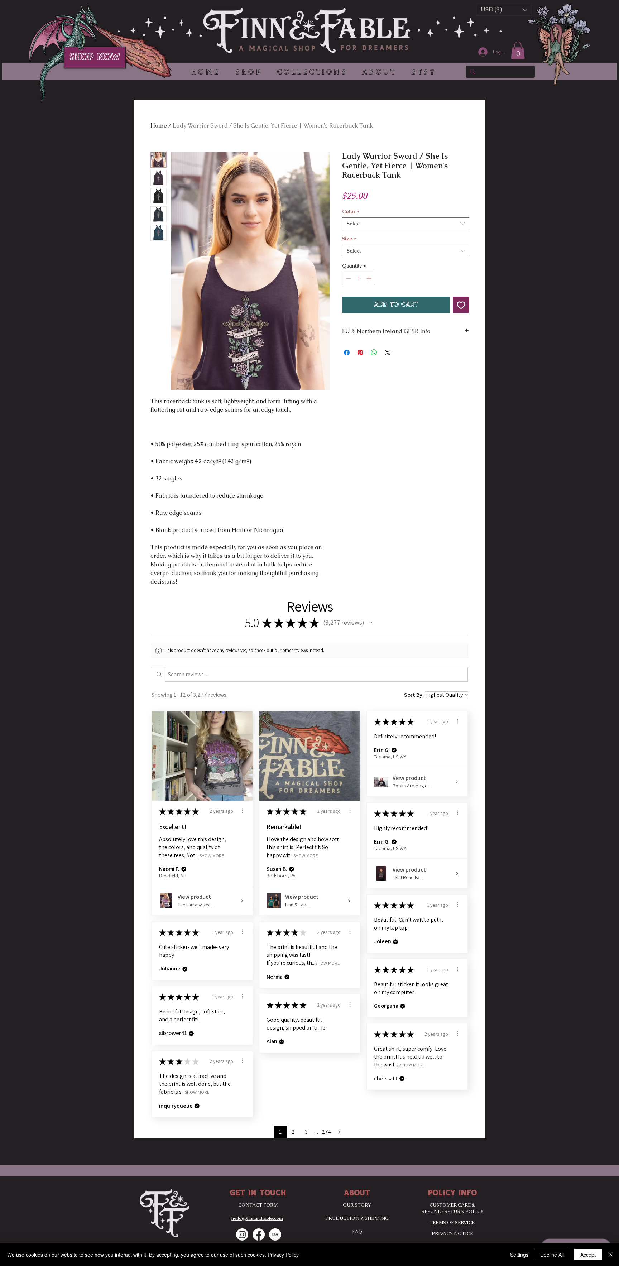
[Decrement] (347, 278)
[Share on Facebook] (346, 352)
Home (158, 125)
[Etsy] (275, 1234)
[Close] (610, 1254)
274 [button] (326, 1132)
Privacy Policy (283, 1254)
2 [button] (293, 1132)
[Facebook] (259, 1234)
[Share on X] (387, 352)
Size (349, 239)
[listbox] (504, 10)
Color (350, 211)
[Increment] (369, 278)
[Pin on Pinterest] (360, 352)
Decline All (552, 1254)
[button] (310, 72)
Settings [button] (519, 1254)
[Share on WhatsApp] (374, 352)
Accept (588, 1254)
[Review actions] (242, 811)
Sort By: (414, 695)
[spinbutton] (358, 278)
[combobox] (405, 223)
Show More (212, 855)
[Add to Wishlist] (461, 305)
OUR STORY (357, 1205)
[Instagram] (242, 1234)
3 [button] (306, 1132)
